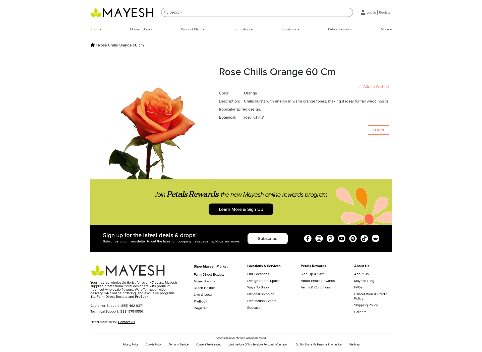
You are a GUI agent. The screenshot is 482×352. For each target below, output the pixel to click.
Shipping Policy (366, 305)
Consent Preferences (208, 344)
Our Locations (258, 274)
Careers (360, 312)
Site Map (354, 344)
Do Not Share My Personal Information (319, 344)
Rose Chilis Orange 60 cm (121, 45)
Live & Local (203, 295)
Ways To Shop (258, 287)
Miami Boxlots (204, 281)
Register (385, 12)
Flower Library (141, 29)
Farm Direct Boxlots (209, 275)
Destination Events (261, 301)
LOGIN (378, 130)
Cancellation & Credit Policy (370, 296)
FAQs (358, 287)
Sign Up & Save (313, 274)
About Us (361, 274)
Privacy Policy (130, 344)
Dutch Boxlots (205, 288)
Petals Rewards (340, 29)
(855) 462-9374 (132, 306)
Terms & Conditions (316, 287)
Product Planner (193, 29)
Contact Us (126, 322)
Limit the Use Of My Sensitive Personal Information (258, 344)
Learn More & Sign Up (241, 209)
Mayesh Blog (364, 281)
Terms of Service (179, 344)
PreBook (200, 301)
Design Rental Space (263, 281)
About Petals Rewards (318, 281)
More (385, 29)
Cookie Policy (153, 344)
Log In (371, 12)
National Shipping (260, 294)
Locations (289, 29)
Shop (94, 29)
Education (242, 29)
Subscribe (267, 238)
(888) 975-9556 (131, 311)
